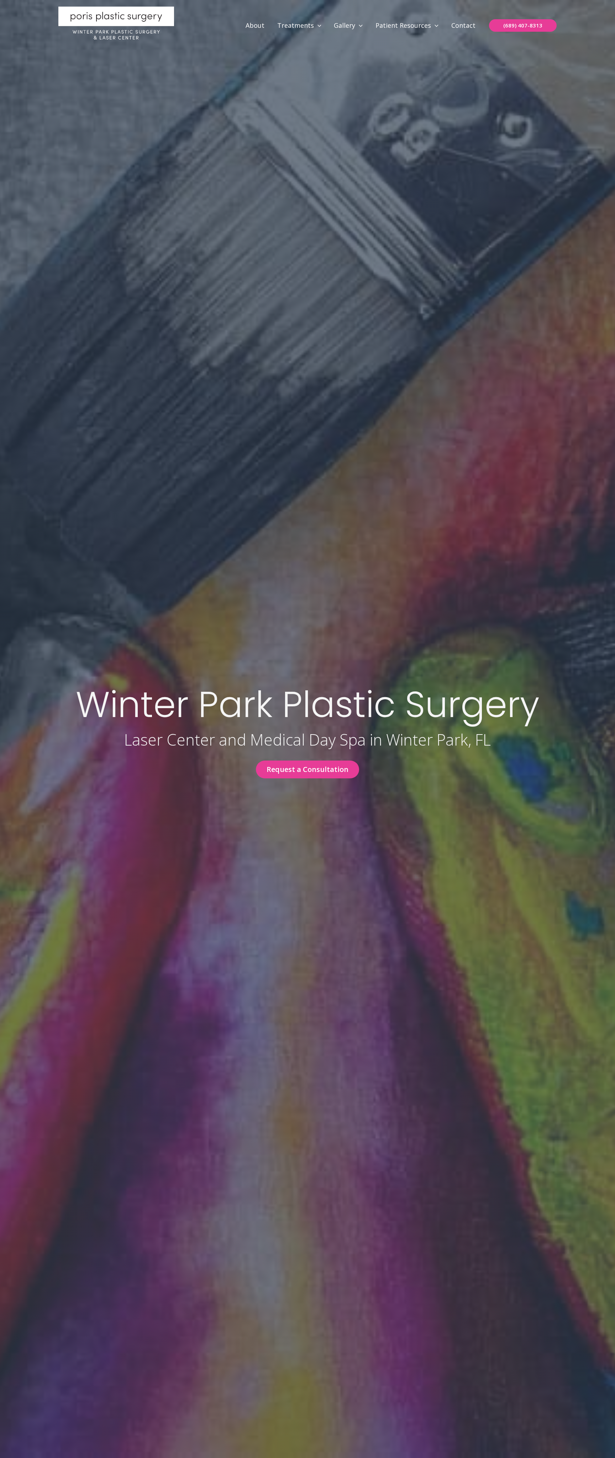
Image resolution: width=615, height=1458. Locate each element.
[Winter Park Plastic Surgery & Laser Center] (116, 24)
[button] (317, 25)
